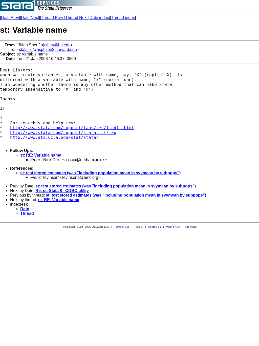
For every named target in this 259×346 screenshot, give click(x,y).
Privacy (139, 226)
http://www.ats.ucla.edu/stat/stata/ (54, 137)
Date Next (30, 17)
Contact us (154, 226)
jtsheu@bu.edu (57, 45)
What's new (173, 226)
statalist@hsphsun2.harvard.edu (48, 49)
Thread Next (76, 17)
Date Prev (10, 17)
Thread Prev (52, 17)
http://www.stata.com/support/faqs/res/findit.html (72, 127)
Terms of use (121, 226)
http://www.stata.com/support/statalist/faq (63, 132)
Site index (191, 226)
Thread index (123, 17)
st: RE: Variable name (40, 155)
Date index (99, 17)
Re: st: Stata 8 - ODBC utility (62, 190)
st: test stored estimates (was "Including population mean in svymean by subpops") (100, 173)
